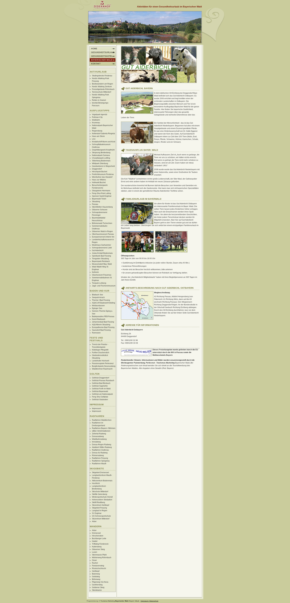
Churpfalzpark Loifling (101, 158)
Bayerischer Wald (182, 363)
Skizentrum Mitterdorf (100, 519)
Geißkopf (95, 571)
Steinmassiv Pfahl (99, 555)
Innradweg (96, 442)
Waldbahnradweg (99, 439)
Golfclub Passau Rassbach (103, 380)
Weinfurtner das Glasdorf (102, 177)
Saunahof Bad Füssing (101, 330)
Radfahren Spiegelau (101, 461)
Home (94, 49)
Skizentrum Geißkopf (100, 505)
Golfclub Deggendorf (100, 378)
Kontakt (96, 64)
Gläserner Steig (98, 549)
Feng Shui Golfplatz (100, 397)
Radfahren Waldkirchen (101, 420)
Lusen (94, 552)
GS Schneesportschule (101, 516)
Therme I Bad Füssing (101, 300)
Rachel (95, 563)
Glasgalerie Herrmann (101, 191)
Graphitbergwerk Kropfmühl (103, 150)
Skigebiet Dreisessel (100, 472)
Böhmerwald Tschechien (102, 223)
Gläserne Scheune (99, 210)
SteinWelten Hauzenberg (102, 207)
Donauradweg (98, 436)
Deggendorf (97, 169)
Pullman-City (97, 117)
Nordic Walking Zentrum (102, 86)
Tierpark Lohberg (99, 283)
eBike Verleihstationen (101, 431)
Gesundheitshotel (102, 56)
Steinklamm (97, 590)
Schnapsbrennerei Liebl (102, 248)
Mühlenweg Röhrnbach (101, 557)
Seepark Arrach (98, 297)
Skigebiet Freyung (99, 508)
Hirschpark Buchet (99, 172)
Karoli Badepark (98, 319)
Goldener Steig (98, 587)
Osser (94, 560)
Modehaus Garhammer (101, 245)
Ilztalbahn (96, 120)
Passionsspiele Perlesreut (102, 363)
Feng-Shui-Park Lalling (101, 193)
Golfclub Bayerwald (100, 391)
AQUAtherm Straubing (101, 325)
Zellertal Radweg (99, 434)
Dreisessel (96, 533)
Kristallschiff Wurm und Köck (103, 142)
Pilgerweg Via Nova (100, 582)
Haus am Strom (98, 136)
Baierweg (96, 574)
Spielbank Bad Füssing (101, 256)
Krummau (96, 123)
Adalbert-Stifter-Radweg (102, 447)
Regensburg (97, 131)
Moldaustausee (98, 306)
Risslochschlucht (99, 568)
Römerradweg (98, 455)
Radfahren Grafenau (100, 450)
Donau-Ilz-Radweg (100, 453)
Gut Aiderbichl (97, 250)
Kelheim (95, 272)
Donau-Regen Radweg (101, 444)
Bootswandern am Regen (102, 84)
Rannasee (96, 333)
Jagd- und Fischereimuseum (103, 286)
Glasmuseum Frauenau (101, 275)
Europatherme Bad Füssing (103, 327)
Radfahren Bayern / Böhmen (103, 428)
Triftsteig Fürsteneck (100, 544)
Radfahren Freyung (100, 458)
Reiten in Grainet (99, 100)
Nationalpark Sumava (101, 155)
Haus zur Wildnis (99, 180)
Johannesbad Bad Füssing (103, 322)
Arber (94, 521)
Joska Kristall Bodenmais (102, 253)
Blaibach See (97, 295)
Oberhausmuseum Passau (103, 234)
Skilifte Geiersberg (99, 494)
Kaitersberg (97, 547)
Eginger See (97, 308)
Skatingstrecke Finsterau (102, 76)
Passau (95, 204)
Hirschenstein (97, 536)
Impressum (96, 408)
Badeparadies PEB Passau (103, 316)
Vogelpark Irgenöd (99, 114)
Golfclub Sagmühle (100, 386)
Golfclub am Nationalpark (102, 394)
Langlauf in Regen (99, 510)
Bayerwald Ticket (99, 199)
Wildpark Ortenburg (100, 163)
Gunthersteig (97, 585)
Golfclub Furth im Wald (101, 389)
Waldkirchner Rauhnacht (102, 369)
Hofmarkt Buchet (99, 182)
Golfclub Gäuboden (100, 399)
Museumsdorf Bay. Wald (102, 264)
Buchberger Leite (99, 538)
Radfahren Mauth (99, 464)
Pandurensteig (98, 566)
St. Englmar (97, 513)
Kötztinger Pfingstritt (100, 350)
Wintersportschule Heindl (102, 497)
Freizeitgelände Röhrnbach (103, 89)
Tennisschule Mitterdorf (101, 92)
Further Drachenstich (100, 352)
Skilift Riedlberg (98, 502)
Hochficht (96, 483)
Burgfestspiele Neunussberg (103, 366)
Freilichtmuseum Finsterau (103, 174)
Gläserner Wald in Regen (102, 231)
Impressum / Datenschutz (149, 601)
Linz (93, 139)
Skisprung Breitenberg (101, 153)
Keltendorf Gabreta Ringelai (103, 133)
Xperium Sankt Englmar (101, 196)
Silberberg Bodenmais (101, 161)
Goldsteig (96, 577)
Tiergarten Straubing (100, 259)
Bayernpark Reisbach (101, 261)
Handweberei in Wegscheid (103, 166)
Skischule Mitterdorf (100, 491)
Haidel (94, 541)
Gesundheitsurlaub (102, 52)
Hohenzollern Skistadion (102, 500)
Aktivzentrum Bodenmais (102, 481)
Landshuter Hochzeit (100, 361)
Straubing (96, 201)
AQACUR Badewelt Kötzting (103, 303)
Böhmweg (96, 579)
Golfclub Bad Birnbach (101, 383)
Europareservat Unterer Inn (103, 237)
